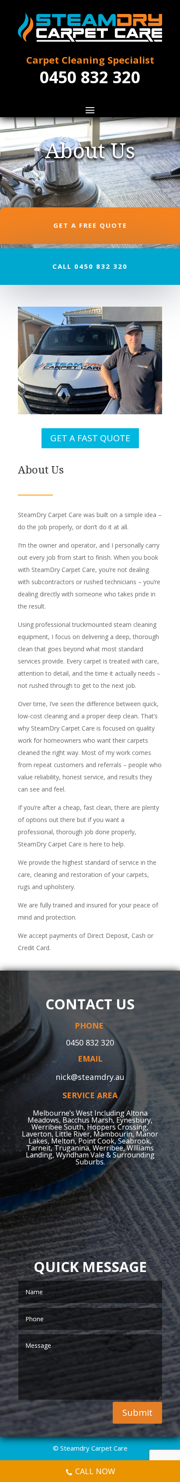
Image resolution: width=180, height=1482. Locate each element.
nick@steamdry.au (90, 1077)
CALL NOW (95, 1471)
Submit (137, 1412)
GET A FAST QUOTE (90, 438)
